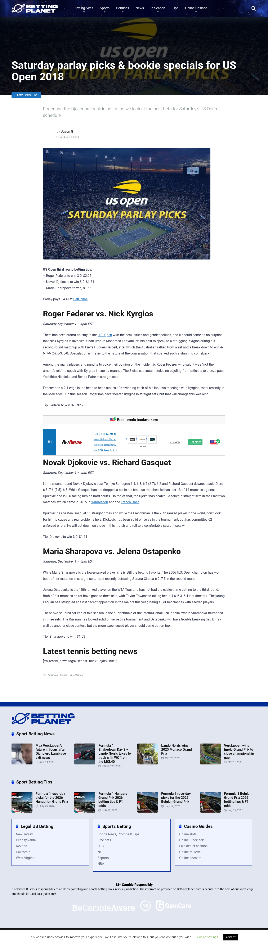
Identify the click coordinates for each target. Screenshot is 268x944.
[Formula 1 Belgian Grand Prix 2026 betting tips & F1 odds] (210, 811)
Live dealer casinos (193, 846)
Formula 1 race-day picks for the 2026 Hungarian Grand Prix (52, 798)
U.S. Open (105, 335)
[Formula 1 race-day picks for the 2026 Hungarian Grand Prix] (22, 811)
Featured (53, 675)
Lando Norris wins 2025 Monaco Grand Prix (176, 749)
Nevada (21, 846)
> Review (175, 442)
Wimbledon (99, 502)
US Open (78, 675)
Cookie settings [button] (207, 937)
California (23, 852)
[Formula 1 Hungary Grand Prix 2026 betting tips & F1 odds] (84, 811)
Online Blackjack (191, 840)
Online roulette (190, 852)
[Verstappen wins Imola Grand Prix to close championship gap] (210, 763)
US (70, 675)
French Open (130, 502)
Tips (175, 8)
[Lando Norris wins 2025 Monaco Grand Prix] (147, 763)
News (140, 8)
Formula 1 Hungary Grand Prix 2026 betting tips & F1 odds (112, 800)
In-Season (158, 8)
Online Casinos (196, 8)
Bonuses (122, 8)
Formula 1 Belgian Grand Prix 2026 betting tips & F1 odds (237, 800)
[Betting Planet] (35, 7)
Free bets (104, 840)
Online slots (188, 834)
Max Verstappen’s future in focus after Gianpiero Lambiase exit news (51, 752)
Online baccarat (190, 858)
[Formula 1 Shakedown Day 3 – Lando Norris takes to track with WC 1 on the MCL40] (84, 763)
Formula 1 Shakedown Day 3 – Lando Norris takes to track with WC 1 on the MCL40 (114, 754)
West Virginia (25, 858)
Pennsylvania (26, 840)
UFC (101, 846)
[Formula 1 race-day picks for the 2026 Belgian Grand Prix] (147, 811)
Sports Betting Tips (26, 95)
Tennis (63, 675)
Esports (103, 858)
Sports (105, 8)
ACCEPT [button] (231, 937)
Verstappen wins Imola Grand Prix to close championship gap (239, 752)
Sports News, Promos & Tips (118, 834)
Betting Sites (84, 8)
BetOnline (80, 299)
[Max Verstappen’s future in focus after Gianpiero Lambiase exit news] (22, 763)
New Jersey (24, 834)
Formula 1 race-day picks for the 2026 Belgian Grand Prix (176, 798)
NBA (101, 864)
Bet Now (195, 442)
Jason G (67, 132)
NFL (101, 852)
